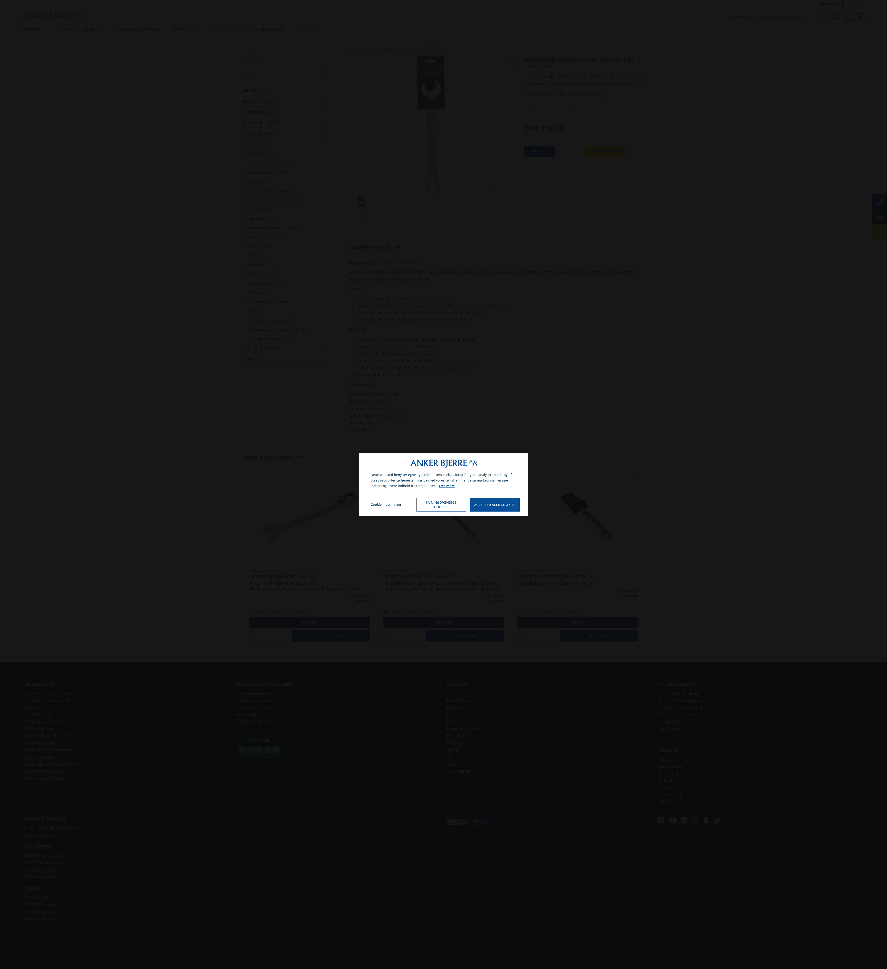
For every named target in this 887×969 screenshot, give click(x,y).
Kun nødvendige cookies (441, 504)
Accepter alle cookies (494, 505)
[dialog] (443, 484)
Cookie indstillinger (386, 505)
